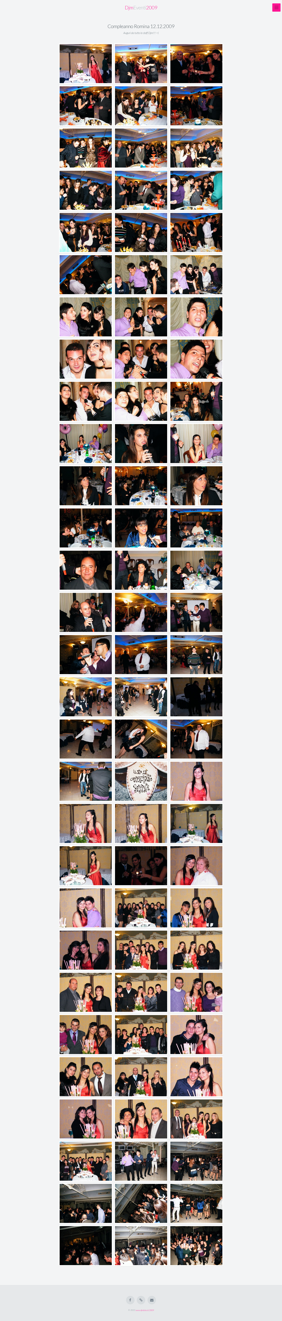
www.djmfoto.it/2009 (145, 1310)
